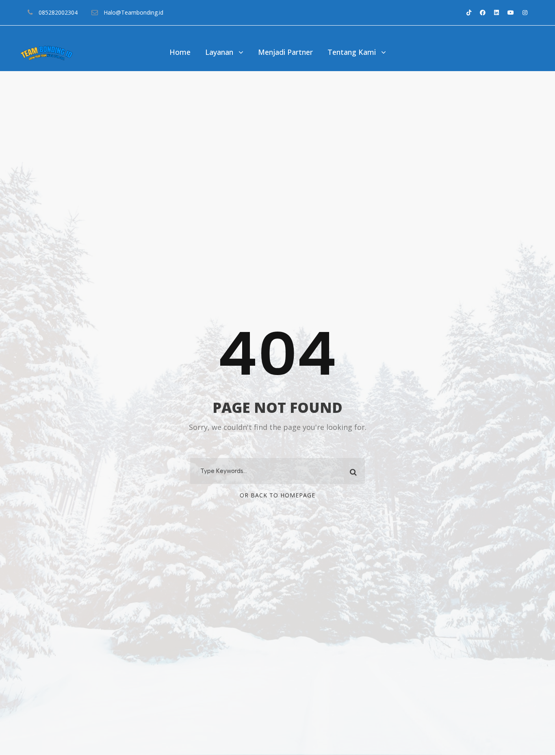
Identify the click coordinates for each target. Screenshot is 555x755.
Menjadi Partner (285, 52)
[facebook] (483, 12)
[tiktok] (468, 12)
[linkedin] (496, 12)
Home (180, 52)
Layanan (219, 52)
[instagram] (524, 12)
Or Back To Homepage (277, 495)
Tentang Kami (351, 52)
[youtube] (510, 12)
